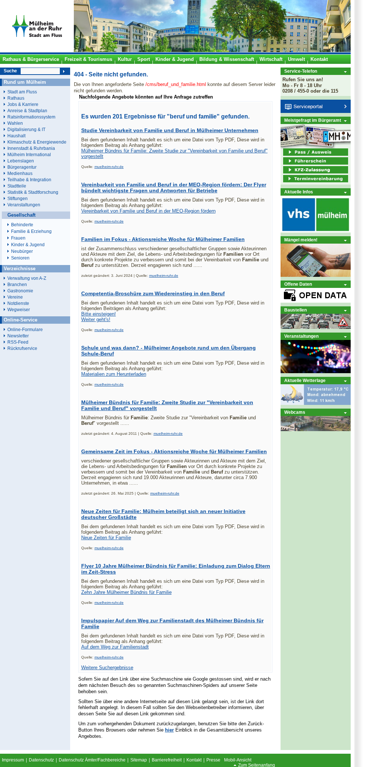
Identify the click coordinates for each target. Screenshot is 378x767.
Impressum (13, 760)
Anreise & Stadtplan (27, 110)
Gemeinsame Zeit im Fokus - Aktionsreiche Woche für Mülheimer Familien (174, 451)
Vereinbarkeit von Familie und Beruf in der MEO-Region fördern (148, 211)
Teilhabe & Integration (29, 179)
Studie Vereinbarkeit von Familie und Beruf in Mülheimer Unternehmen (169, 130)
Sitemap (138, 760)
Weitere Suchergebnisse (107, 667)
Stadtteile (16, 185)
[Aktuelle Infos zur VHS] (316, 231)
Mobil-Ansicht (237, 760)
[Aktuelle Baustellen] (316, 327)
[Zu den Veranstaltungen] (316, 371)
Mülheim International (29, 154)
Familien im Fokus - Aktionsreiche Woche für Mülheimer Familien (163, 239)
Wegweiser (18, 309)
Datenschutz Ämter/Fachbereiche (92, 760)
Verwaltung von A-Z (26, 278)
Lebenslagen (20, 160)
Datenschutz (41, 760)
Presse (213, 760)
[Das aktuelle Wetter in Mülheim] (316, 403)
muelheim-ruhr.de (109, 167)
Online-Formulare (25, 329)
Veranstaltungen (301, 336)
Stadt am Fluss (22, 91)
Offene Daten (298, 284)
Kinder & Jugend (28, 244)
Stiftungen (17, 198)
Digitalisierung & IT (26, 129)
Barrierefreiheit (167, 760)
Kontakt (194, 760)
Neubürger (22, 251)
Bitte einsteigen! (98, 314)
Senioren (20, 258)
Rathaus (15, 98)
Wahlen (15, 123)
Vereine (15, 297)
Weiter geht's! (95, 319)
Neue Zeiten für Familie (106, 537)
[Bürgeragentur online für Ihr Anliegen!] (316, 275)
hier (169, 730)
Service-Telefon (300, 71)
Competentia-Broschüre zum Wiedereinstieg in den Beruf (153, 293)
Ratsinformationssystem (31, 116)
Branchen (17, 284)
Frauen (18, 238)
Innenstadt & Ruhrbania (31, 148)
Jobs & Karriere (22, 104)
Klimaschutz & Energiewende (36, 142)
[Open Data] (316, 301)
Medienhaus (19, 173)
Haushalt (16, 135)
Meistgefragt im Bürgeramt (312, 120)
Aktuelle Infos (298, 191)
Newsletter (18, 335)
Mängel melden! (300, 239)
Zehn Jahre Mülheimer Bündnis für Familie (126, 592)
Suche (10, 70)
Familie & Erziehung (31, 231)
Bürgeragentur (22, 167)
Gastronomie (20, 290)
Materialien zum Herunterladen (113, 374)
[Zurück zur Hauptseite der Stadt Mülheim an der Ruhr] (37, 50)
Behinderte (22, 224)
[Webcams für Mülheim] (316, 429)
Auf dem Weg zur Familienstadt (115, 647)
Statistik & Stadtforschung (32, 192)
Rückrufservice (22, 348)
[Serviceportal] (316, 111)
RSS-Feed (17, 342)
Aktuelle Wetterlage (305, 380)
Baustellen (295, 309)
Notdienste (18, 303)
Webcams (294, 412)
